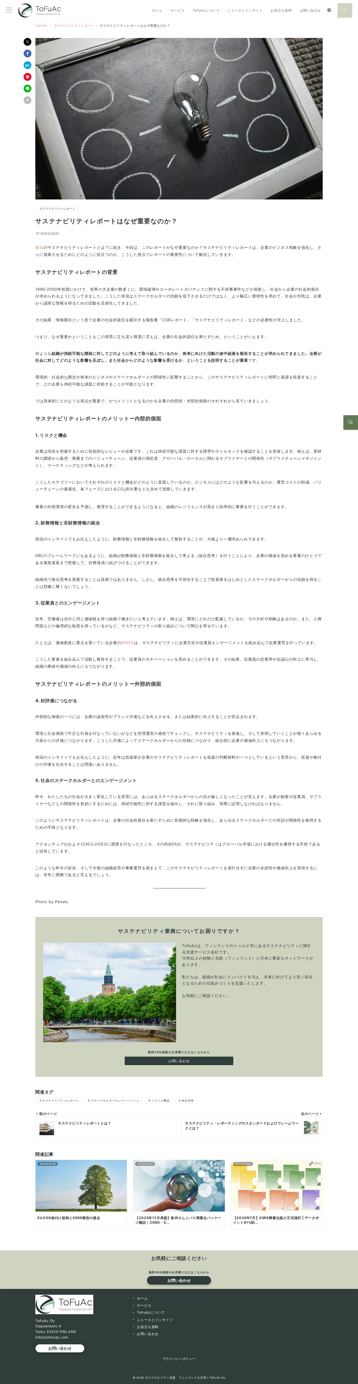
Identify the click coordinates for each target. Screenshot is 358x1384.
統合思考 (188, 1100)
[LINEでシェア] (27, 88)
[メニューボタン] (9, 10)
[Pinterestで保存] (27, 77)
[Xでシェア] (27, 42)
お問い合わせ (178, 1061)
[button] (27, 100)
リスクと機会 (160, 1100)
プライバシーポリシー (178, 1359)
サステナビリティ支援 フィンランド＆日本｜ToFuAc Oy (185, 1377)
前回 (39, 247)
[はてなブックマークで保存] (27, 65)
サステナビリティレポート (57, 208)
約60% (127, 642)
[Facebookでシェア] (27, 53)
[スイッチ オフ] (329, 10)
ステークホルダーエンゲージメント (115, 1100)
